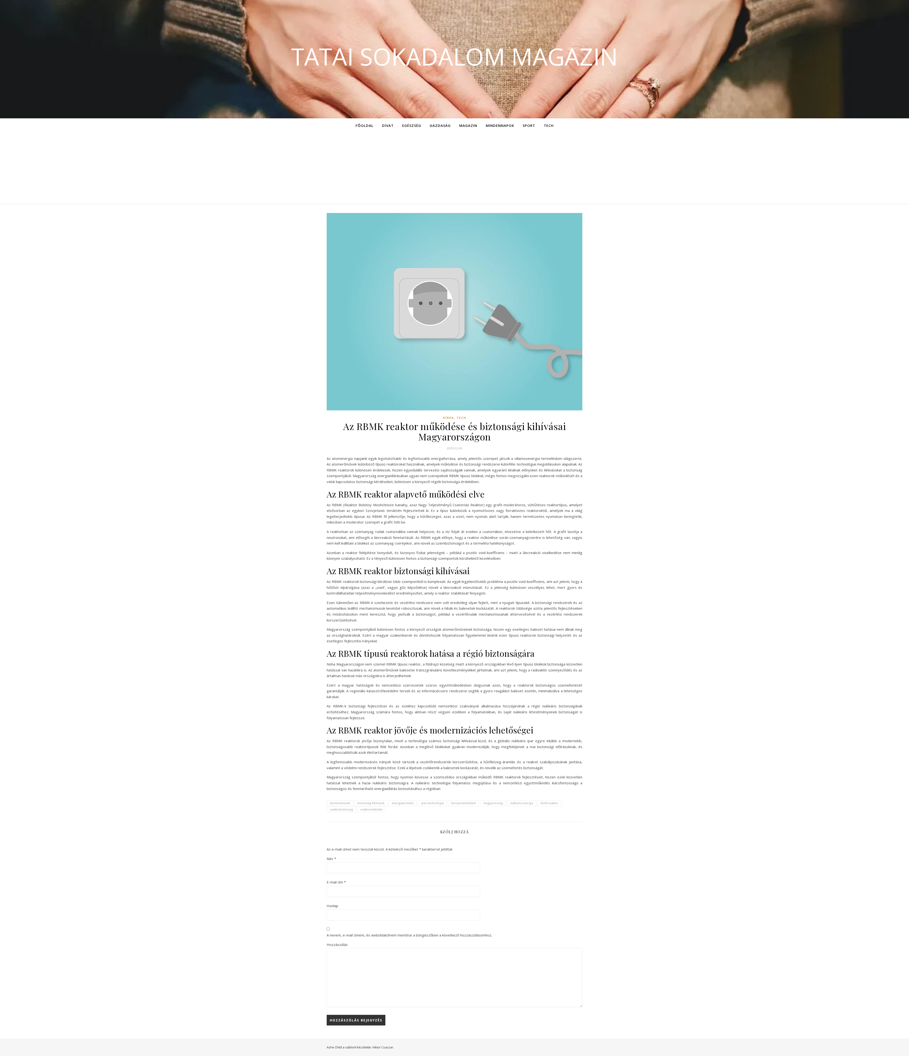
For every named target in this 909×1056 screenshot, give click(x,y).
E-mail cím (336, 882)
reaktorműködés (371, 810)
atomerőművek (340, 803)
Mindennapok (500, 125)
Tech (549, 125)
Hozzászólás (337, 944)
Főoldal (365, 125)
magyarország (493, 803)
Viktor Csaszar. (383, 1047)
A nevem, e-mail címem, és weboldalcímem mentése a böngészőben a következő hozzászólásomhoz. (409, 935)
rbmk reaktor (549, 803)
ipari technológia (432, 803)
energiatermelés (403, 803)
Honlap (332, 905)
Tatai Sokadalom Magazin (454, 56)
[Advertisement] (454, 168)
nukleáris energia (521, 803)
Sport (529, 125)
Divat (388, 125)
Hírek (448, 418)
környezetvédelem (463, 803)
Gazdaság (440, 125)
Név (331, 858)
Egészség (411, 125)
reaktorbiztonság (341, 810)
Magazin (468, 125)
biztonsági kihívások (370, 803)
